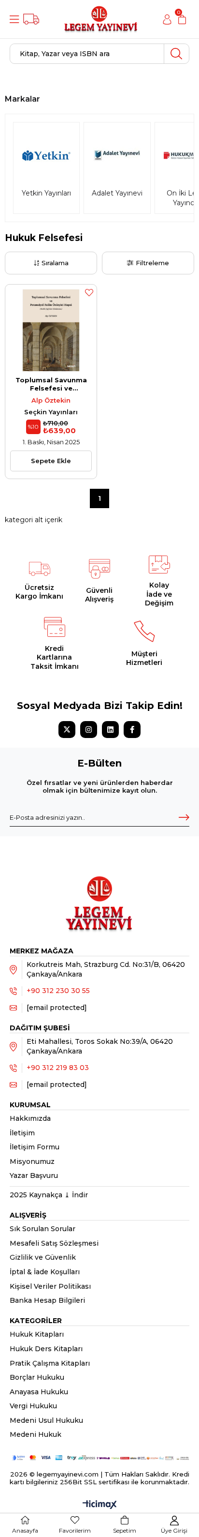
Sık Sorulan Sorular (42, 1228)
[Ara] (176, 53)
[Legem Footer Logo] (99, 893)
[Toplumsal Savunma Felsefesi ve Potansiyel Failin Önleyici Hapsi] (51, 330)
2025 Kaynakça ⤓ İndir (49, 1194)
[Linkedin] (110, 729)
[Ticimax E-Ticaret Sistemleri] (100, 1505)
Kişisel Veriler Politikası (50, 1286)
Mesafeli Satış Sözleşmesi (54, 1243)
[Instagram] (88, 729)
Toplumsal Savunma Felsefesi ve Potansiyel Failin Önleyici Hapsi (51, 384)
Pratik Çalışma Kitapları (50, 1363)
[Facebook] (132, 729)
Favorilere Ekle (89, 292)
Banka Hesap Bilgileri (47, 1300)
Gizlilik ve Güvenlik (43, 1257)
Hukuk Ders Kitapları (46, 1348)
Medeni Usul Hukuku (46, 1420)
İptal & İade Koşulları (45, 1271)
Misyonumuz (32, 1161)
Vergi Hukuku (33, 1405)
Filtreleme (152, 263)
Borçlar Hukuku (37, 1377)
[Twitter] (66, 729)
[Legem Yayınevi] (101, 19)
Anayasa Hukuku (39, 1391)
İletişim (22, 1133)
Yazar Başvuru (34, 1175)
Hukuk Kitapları (37, 1334)
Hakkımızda (30, 1118)
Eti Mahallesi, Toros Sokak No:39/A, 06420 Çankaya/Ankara (100, 1046)
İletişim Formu (34, 1147)
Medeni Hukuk (35, 1434)
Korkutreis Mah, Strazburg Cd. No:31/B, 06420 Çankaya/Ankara (106, 969)
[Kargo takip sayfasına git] (31, 19)
